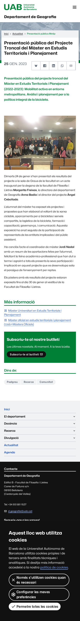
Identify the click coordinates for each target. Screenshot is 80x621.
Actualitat (11, 445)
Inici (7, 409)
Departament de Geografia (30, 16)
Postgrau (12, 381)
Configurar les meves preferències (33, 594)
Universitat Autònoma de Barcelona (20, 7)
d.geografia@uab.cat (20, 511)
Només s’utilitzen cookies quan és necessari (41, 579)
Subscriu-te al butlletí (24, 355)
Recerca (29, 381)
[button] (36, 66)
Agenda (9, 452)
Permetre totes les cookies (37, 606)
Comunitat (46, 381)
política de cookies (54, 567)
